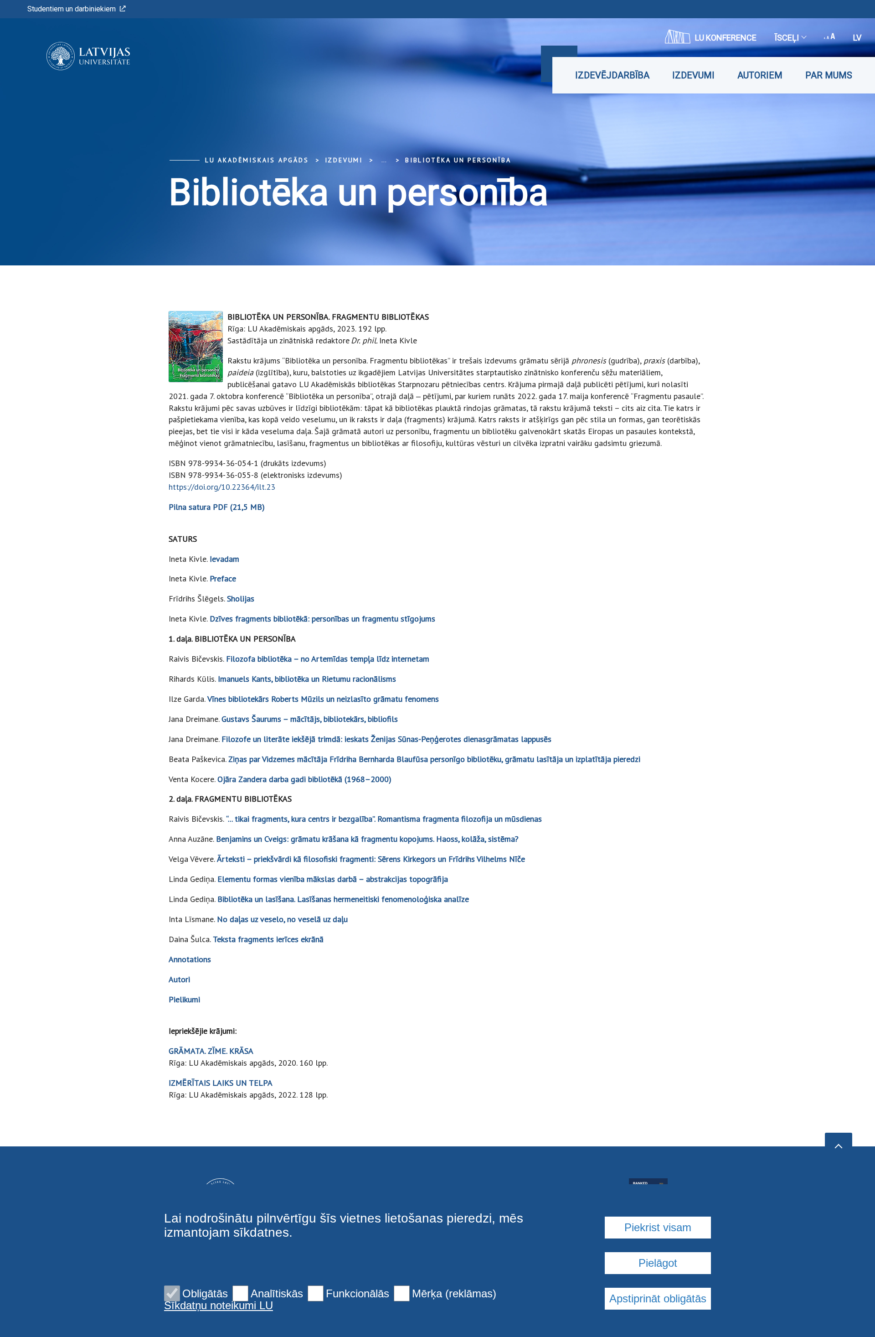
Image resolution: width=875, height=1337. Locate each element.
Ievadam (224, 559)
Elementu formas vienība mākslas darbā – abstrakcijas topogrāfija (332, 879)
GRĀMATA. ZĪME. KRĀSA (211, 1051)
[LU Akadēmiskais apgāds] (74, 56)
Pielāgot (657, 1263)
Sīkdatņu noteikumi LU (218, 1305)
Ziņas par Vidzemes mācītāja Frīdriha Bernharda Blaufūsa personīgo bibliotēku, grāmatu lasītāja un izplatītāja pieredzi (434, 759)
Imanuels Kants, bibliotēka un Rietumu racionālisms (307, 679)
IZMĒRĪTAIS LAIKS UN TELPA (220, 1083)
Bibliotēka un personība (458, 160)
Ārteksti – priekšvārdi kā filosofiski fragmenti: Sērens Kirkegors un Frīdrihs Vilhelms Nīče (371, 859)
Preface (223, 578)
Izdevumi (693, 75)
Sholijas (240, 598)
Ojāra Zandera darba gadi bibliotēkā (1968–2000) (304, 779)
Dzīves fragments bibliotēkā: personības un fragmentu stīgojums (322, 618)
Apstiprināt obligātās (657, 1298)
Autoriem (759, 75)
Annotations (190, 959)
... (383, 160)
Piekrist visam (657, 1227)
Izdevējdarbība (612, 75)
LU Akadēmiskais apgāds (257, 160)
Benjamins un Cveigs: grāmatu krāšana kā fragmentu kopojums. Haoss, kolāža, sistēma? (367, 839)
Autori (179, 979)
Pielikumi (184, 999)
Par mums (828, 75)
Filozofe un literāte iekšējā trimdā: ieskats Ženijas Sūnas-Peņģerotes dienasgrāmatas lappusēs (386, 739)
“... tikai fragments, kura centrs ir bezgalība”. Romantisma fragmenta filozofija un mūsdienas (384, 819)
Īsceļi (787, 37)
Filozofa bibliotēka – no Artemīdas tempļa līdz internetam (327, 658)
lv (857, 37)
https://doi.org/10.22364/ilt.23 (222, 487)
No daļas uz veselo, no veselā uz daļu (282, 919)
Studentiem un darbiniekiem (71, 9)
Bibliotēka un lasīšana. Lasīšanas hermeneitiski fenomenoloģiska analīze (343, 899)
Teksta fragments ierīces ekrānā (268, 939)
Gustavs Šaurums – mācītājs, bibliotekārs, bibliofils (309, 719)
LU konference (726, 37)
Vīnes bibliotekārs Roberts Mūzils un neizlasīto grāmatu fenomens (323, 699)
